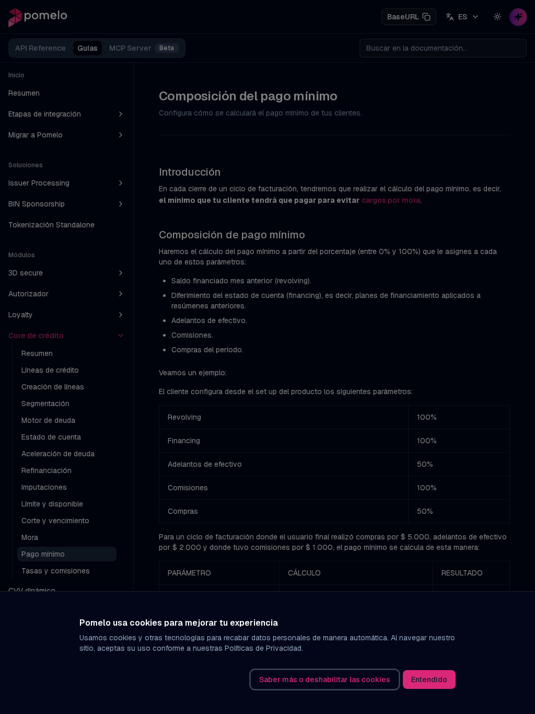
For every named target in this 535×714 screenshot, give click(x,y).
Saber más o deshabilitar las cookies (324, 679)
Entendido (429, 679)
